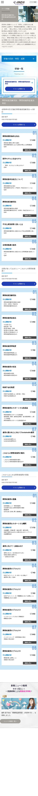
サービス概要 (33, 2)
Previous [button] (3, 702)
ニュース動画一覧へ (10, 721)
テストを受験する (19, 89)
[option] (18, 705)
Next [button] (35, 703)
